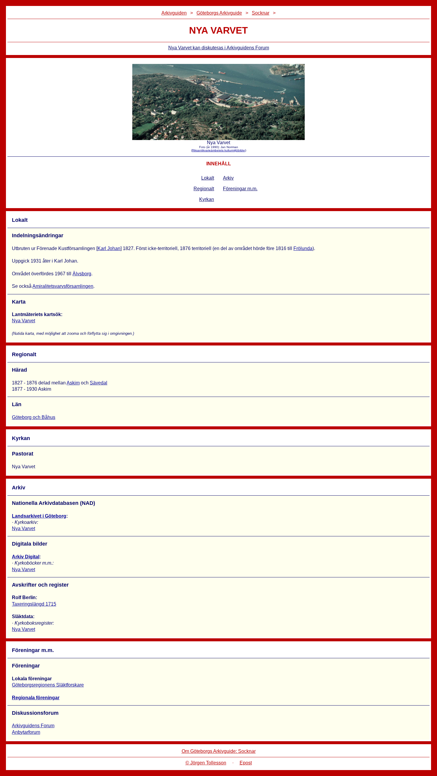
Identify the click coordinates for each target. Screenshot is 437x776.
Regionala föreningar (35, 697)
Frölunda (302, 248)
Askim (73, 382)
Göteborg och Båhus (33, 417)
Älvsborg (82, 273)
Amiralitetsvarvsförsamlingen (62, 286)
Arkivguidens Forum (33, 725)
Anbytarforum (26, 732)
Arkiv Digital (25, 556)
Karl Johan (109, 248)
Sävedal (98, 382)
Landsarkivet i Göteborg (39, 516)
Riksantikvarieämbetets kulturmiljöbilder (218, 150)
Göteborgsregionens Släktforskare (48, 684)
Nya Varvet (23, 320)
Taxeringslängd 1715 (34, 604)
